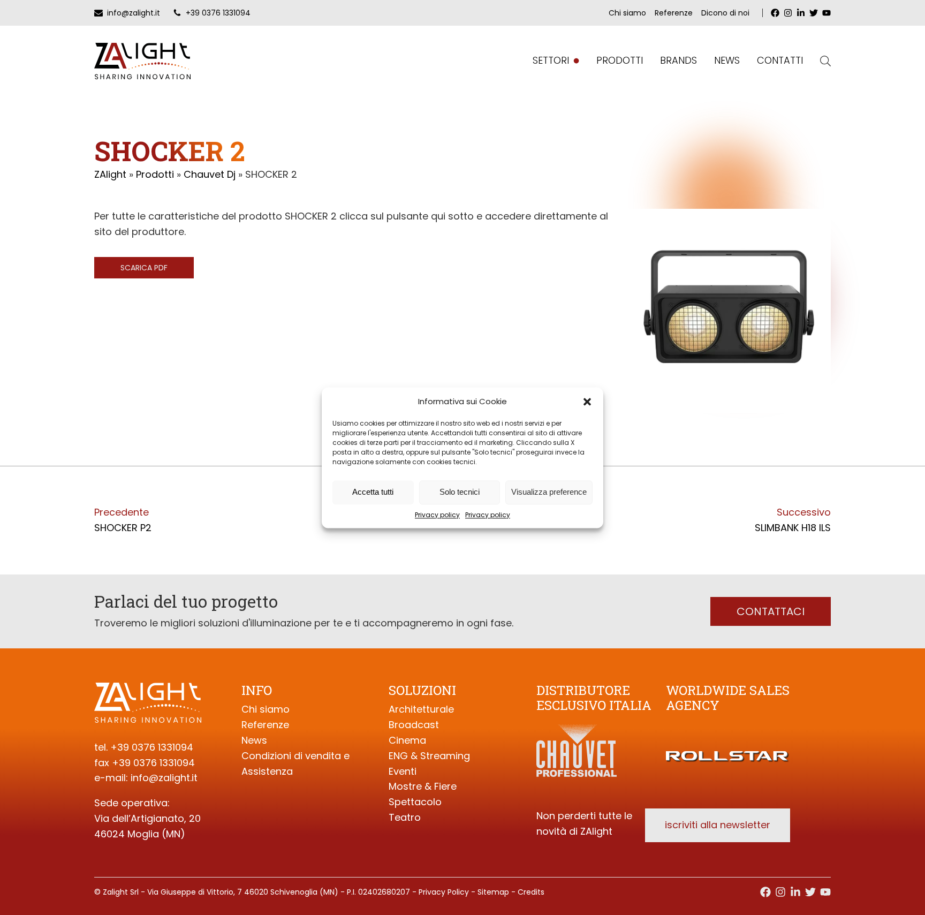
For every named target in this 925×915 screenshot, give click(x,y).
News (727, 60)
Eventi (402, 771)
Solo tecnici (459, 491)
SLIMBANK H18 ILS (793, 527)
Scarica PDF (144, 267)
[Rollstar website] (728, 743)
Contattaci (771, 611)
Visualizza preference (549, 491)
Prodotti (619, 60)
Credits (531, 892)
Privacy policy (437, 514)
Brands (678, 60)
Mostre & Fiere (423, 786)
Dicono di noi (725, 12)
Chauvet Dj (210, 174)
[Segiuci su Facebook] (765, 892)
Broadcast (414, 724)
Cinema (407, 740)
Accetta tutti (372, 491)
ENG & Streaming (429, 755)
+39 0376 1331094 (151, 747)
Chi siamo (627, 12)
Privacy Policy (444, 892)
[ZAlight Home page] (142, 61)
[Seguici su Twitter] (810, 892)
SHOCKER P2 (122, 527)
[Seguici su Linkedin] (795, 892)
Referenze (674, 12)
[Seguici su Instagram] (780, 892)
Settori (551, 60)
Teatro (405, 817)
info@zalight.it (164, 777)
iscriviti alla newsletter (717, 824)
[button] (587, 401)
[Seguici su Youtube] (825, 892)
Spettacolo (415, 801)
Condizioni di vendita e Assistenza (295, 763)
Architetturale (421, 709)
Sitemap (493, 892)
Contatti (780, 60)
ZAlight (110, 174)
